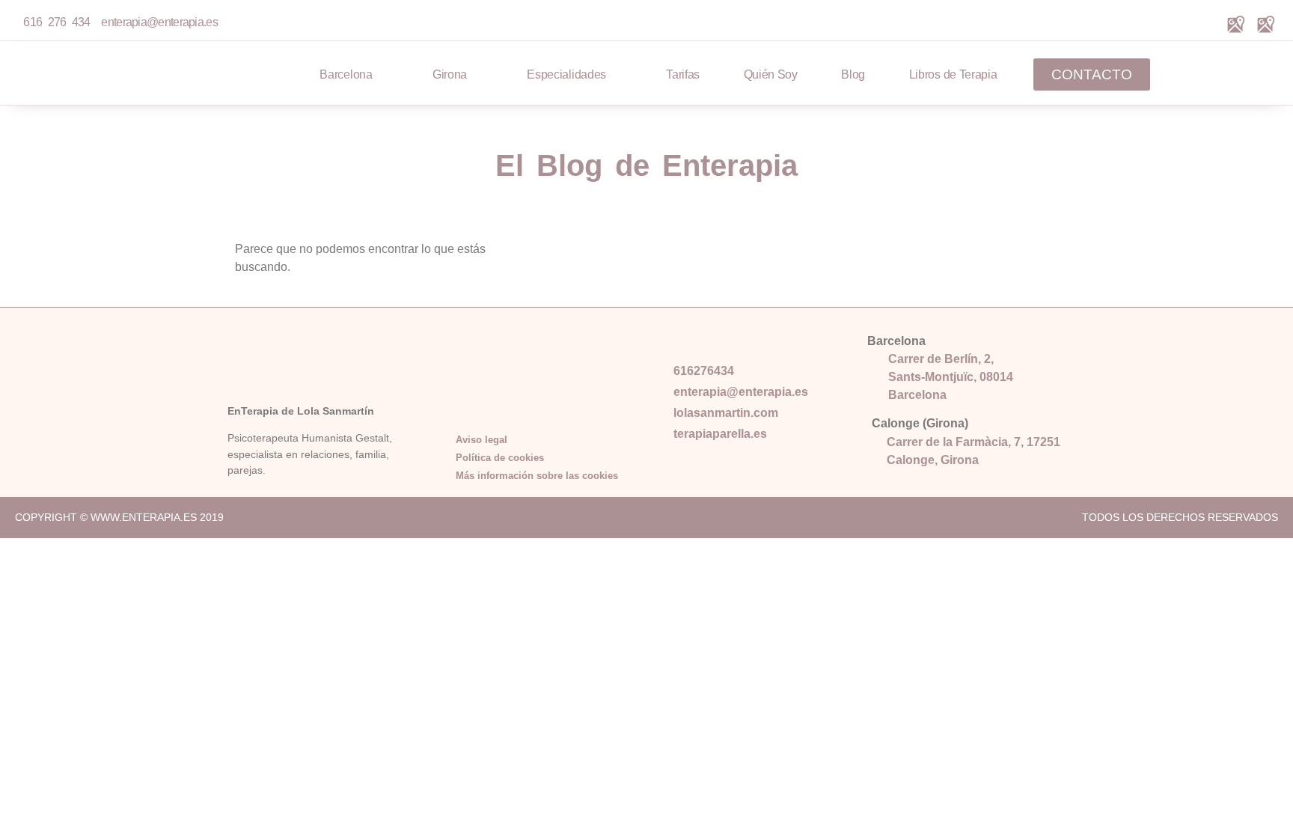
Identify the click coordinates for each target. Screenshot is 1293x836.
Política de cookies (500, 457)
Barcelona (346, 74)
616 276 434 (57, 22)
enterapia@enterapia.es (157, 22)
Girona (449, 74)
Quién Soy (771, 74)
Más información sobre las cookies (537, 475)
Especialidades (566, 74)
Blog (853, 74)
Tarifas (683, 74)
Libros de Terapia (953, 74)
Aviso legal (481, 439)
